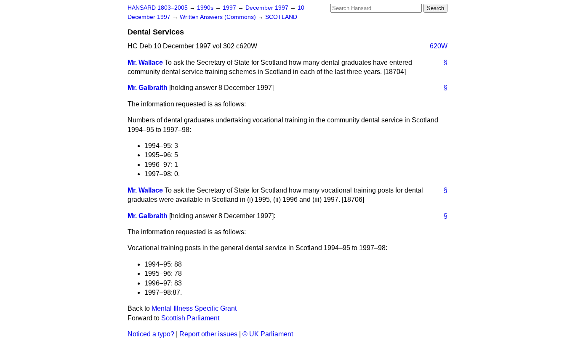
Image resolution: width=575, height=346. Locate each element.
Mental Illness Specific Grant (194, 308)
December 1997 (267, 8)
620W (438, 46)
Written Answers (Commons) (219, 17)
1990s (206, 8)
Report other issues (208, 334)
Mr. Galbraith (148, 87)
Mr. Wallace (145, 62)
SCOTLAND (281, 17)
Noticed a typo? (151, 334)
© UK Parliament (267, 334)
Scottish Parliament (190, 318)
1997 (230, 8)
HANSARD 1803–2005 (158, 8)
